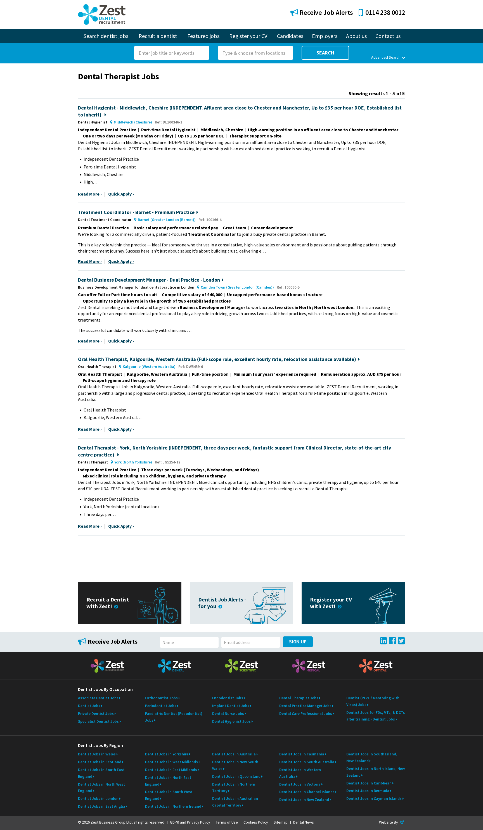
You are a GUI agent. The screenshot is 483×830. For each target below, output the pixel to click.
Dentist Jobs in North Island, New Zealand (375, 772)
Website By (392, 822)
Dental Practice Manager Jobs (305, 705)
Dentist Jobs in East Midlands (171, 769)
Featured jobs (203, 35)
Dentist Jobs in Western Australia (300, 773)
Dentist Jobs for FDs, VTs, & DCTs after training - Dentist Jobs (375, 716)
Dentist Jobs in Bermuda (367, 790)
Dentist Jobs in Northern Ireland (173, 806)
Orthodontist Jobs (161, 697)
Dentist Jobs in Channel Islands (307, 791)
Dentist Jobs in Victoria (300, 784)
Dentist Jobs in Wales (97, 754)
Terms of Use (227, 822)
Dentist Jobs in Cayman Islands (374, 798)
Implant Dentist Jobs (230, 705)
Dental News (303, 822)
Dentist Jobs (89, 705)
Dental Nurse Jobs (228, 713)
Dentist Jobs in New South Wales (235, 765)
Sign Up (298, 641)
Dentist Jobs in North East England (168, 781)
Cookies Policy (255, 822)
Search (325, 52)
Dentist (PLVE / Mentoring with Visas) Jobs (372, 701)
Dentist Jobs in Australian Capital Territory (235, 802)
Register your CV (248, 35)
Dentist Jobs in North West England (101, 787)
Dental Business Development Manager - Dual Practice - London (149, 280)
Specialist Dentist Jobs (98, 721)
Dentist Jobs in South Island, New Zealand (371, 757)
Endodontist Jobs (227, 697)
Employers (324, 35)
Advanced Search (386, 57)
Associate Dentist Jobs (98, 697)
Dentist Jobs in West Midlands (171, 761)
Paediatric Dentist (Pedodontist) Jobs (173, 717)
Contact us (388, 35)
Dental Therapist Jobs (298, 697)
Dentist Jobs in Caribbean (369, 783)
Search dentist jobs (106, 35)
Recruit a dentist (158, 35)
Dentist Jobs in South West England (169, 795)
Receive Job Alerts (325, 12)
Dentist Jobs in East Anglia (101, 806)
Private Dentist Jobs (96, 713)
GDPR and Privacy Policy (190, 822)
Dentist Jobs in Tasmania (301, 754)
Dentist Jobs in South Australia (306, 761)
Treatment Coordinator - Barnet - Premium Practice (136, 212)
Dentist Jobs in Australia (234, 754)
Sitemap (281, 822)
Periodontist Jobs (160, 705)
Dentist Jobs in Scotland (99, 761)
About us (356, 35)
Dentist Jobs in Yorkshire (166, 754)
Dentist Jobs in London (98, 798)
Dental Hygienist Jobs (231, 721)
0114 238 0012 (385, 12)
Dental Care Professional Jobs (305, 713)
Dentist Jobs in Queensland (236, 776)
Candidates (290, 35)
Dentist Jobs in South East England (101, 773)
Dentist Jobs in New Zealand (304, 799)
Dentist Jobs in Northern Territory (233, 787)
